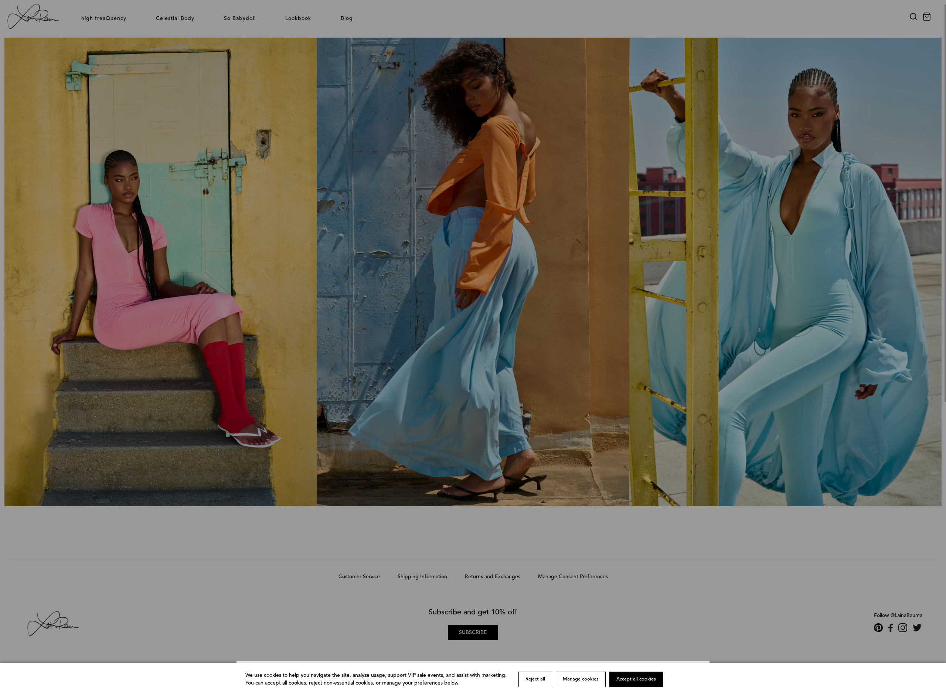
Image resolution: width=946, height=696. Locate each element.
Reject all (535, 679)
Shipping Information (422, 576)
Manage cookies (581, 679)
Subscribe (473, 632)
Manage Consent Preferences (573, 576)
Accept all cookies (636, 679)
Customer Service (359, 576)
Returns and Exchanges (492, 576)
